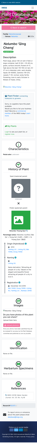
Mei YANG (12, 288)
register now (9, 134)
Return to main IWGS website (11, 2)
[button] (11, 429)
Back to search (19, 28)
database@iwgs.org (15, 417)
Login (7, 132)
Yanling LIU (13, 249)
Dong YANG (17, 252)
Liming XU (22, 249)
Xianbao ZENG (26, 291)
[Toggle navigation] (32, 8)
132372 (13, 406)
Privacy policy (30, 436)
